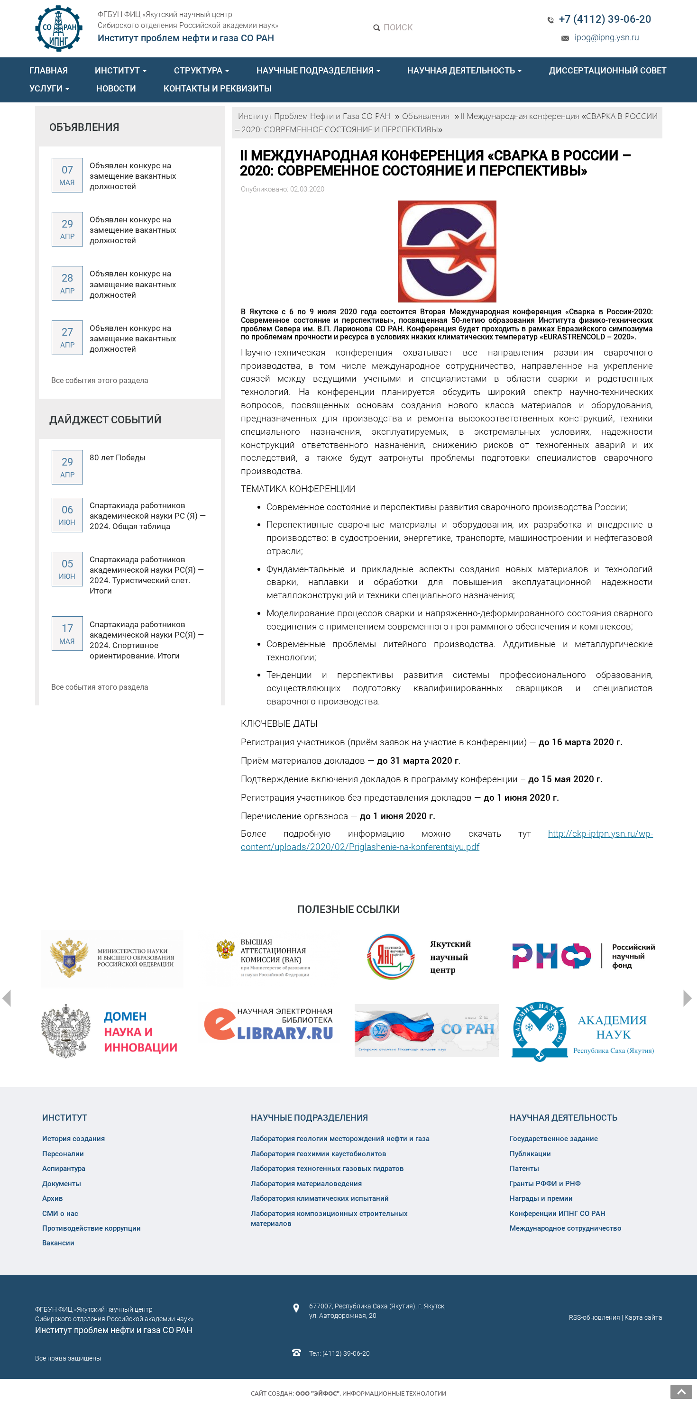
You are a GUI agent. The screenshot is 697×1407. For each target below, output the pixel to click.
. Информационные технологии (370, 1393)
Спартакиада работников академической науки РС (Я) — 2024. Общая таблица (148, 516)
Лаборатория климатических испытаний (320, 1198)
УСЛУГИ (46, 88)
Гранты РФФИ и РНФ (545, 1183)
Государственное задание (554, 1138)
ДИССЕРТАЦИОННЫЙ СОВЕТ (608, 70)
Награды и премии (541, 1198)
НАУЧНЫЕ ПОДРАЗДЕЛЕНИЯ (316, 70)
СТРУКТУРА (199, 70)
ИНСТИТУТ (118, 70)
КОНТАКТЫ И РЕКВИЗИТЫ (218, 88)
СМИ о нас (60, 1213)
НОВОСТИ (116, 88)
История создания (73, 1138)
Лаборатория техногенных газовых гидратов (327, 1168)
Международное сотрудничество (566, 1228)
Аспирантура (63, 1168)
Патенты (524, 1168)
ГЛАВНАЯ (48, 70)
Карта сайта (643, 1317)
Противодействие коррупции (91, 1228)
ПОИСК (397, 27)
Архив (52, 1198)
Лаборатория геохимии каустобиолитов (318, 1154)
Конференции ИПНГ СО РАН (557, 1213)
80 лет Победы (118, 457)
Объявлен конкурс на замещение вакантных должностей (133, 176)
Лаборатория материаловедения (306, 1183)
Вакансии (58, 1243)
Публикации (530, 1154)
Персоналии (63, 1154)
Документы (61, 1183)
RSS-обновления (594, 1317)
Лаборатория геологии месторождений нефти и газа (340, 1138)
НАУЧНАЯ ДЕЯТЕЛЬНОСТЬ (462, 70)
